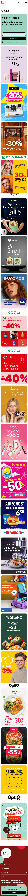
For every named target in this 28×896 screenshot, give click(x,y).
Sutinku (14, 892)
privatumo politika (14, 42)
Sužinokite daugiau (12, 889)
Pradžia (2, 5)
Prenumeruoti (14, 38)
